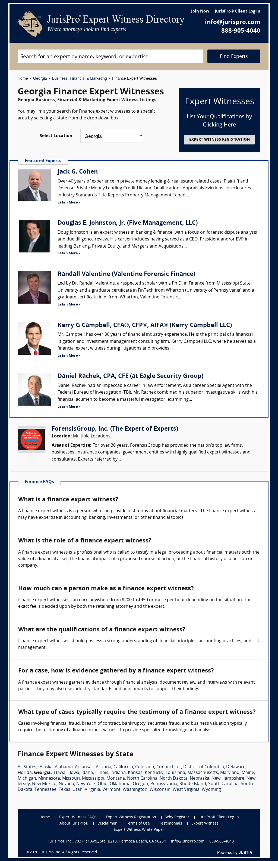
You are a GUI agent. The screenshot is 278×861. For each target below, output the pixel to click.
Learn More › (69, 202)
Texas (64, 790)
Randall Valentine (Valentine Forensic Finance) (126, 274)
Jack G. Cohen (78, 172)
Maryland (229, 773)
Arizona (103, 767)
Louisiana (175, 773)
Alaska (46, 767)
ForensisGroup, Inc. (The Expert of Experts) (115, 429)
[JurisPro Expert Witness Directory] (101, 24)
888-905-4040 (240, 31)
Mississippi (93, 778)
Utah (77, 790)
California (123, 767)
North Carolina (142, 778)
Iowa (74, 773)
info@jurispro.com (232, 22)
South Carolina (223, 784)
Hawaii (61, 773)
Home (23, 78)
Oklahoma (120, 784)
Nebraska (199, 778)
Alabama (64, 767)
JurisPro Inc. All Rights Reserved (68, 852)
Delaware (235, 767)
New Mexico (44, 784)
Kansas (135, 773)
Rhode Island (192, 784)
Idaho (87, 773)
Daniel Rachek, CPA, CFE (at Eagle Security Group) (130, 376)
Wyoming (211, 790)
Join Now (200, 12)
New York (86, 784)
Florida (25, 773)
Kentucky (154, 773)
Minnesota (49, 778)
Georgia (40, 78)
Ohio (103, 784)
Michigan (27, 778)
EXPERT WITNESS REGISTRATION (219, 140)
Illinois (101, 773)
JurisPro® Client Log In (237, 12)
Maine (248, 773)
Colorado (144, 767)
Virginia (92, 790)
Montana (115, 778)
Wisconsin (160, 790)
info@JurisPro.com (187, 842)
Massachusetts (202, 773)
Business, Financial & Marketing (79, 78)
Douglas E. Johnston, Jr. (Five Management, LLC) (128, 223)
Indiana (118, 773)
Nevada (66, 784)
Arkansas (84, 767)
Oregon (140, 784)
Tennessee (45, 790)
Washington (135, 790)
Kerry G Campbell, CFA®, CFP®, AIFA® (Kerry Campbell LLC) (145, 325)
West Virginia (186, 790)
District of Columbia (203, 767)
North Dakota (174, 778)
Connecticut (168, 767)
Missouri (71, 778)
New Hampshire (227, 778)
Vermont (111, 790)
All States (27, 767)
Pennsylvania (163, 784)
